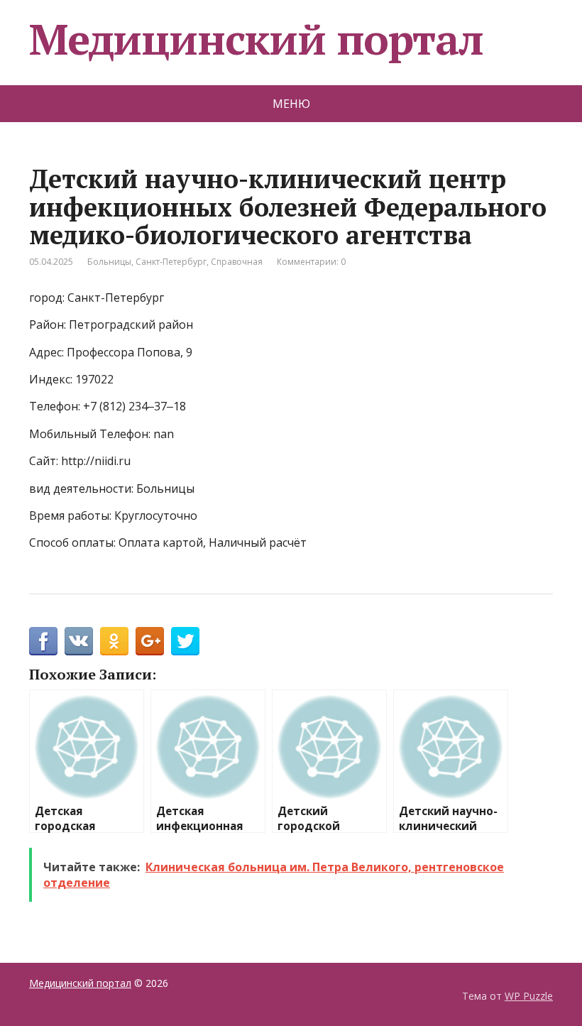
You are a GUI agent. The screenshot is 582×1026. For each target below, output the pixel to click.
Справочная (237, 262)
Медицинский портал (256, 39)
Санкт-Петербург (171, 262)
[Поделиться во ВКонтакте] (79, 641)
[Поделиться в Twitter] (185, 641)
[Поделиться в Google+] (150, 641)
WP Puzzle (529, 996)
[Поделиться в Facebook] (43, 641)
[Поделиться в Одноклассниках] (114, 641)
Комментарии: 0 (311, 262)
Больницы (109, 262)
